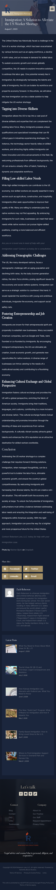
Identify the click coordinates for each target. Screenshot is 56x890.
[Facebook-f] (21, 794)
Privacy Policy (46, 883)
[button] (52, 8)
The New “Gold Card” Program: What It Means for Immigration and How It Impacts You (34, 712)
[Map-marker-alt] (30, 794)
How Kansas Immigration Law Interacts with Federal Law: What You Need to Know (34, 691)
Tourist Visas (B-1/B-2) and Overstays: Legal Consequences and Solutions (34, 669)
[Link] (35, 794)
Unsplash (29, 550)
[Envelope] (26, 794)
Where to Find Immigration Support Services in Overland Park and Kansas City (33, 755)
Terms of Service (26, 885)
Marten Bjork (16, 550)
